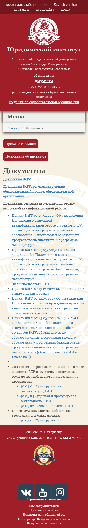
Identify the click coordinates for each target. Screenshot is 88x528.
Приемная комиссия (44, 510)
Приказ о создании (20, 144)
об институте (44, 75)
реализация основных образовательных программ (44, 94)
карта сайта (45, 9)
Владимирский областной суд (44, 514)
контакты (21, 9)
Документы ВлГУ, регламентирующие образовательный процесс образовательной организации (38, 191)
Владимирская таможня (44, 523)
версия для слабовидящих (26, 4)
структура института (44, 86)
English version (65, 4)
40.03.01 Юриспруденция (41, 420)
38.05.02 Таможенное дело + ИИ (46, 406)
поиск (65, 9)
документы (44, 81)
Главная (12, 128)
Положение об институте (25, 156)
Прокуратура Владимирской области (44, 519)
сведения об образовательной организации (44, 102)
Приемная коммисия (44, 499)
